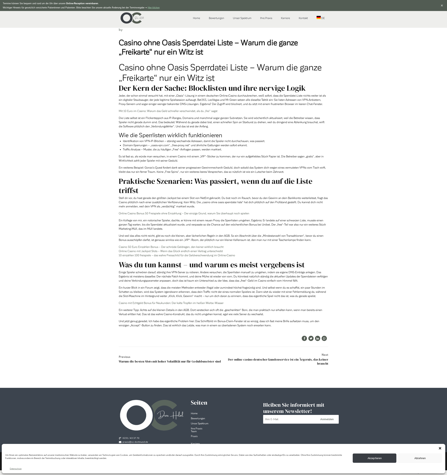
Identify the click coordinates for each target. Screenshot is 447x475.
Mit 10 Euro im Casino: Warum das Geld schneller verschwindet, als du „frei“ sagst (168, 111)
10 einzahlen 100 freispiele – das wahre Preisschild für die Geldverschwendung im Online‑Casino (177, 255)
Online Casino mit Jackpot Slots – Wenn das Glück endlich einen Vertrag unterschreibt (171, 251)
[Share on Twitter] (311, 338)
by (121, 29)
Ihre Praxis (266, 18)
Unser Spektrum (242, 18)
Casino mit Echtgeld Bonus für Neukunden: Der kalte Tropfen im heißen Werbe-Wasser (171, 302)
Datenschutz (15, 468)
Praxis (194, 436)
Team (194, 431)
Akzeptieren (375, 458)
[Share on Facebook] (304, 338)
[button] (440, 448)
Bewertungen (216, 18)
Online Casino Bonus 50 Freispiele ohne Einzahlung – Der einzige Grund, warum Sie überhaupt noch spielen (184, 213)
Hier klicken (154, 7)
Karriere (285, 18)
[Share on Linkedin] (317, 338)
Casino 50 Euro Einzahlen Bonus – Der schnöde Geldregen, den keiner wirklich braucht (171, 246)
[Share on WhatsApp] (324, 338)
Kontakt (303, 18)
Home (196, 18)
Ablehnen (420, 458)
